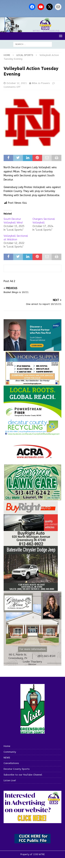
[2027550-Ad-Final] (32, 348)
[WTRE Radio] (32, 30)
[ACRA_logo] (32, 456)
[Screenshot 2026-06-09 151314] (32, 433)
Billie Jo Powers (41, 83)
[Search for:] (32, 44)
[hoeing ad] (32, 383)
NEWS (7, 757)
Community (10, 752)
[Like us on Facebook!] (32, 7)
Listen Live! (10, 780)
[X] (49, 7)
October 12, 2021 (16, 83)
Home (7, 746)
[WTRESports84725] (31, 543)
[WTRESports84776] (31, 588)
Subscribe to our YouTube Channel (23, 774)
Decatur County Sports (17, 769)
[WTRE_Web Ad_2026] (32, 416)
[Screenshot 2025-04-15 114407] (32, 498)
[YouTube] (41, 7)
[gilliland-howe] (32, 663)
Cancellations (11, 763)
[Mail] (58, 7)
